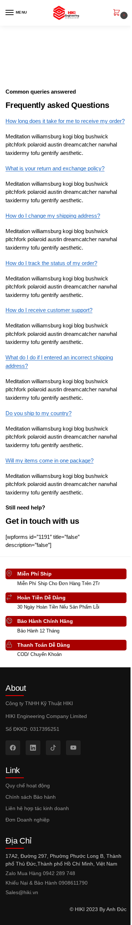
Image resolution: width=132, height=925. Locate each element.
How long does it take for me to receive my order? (65, 121)
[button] (118, 13)
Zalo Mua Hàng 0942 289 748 (40, 873)
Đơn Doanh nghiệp (28, 820)
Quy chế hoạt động (28, 785)
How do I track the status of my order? (51, 263)
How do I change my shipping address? (53, 216)
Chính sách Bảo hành (31, 797)
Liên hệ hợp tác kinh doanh (37, 808)
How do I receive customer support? (49, 310)
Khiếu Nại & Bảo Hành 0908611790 (47, 883)
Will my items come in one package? (50, 460)
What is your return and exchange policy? (55, 168)
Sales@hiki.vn (22, 892)
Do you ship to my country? (39, 413)
